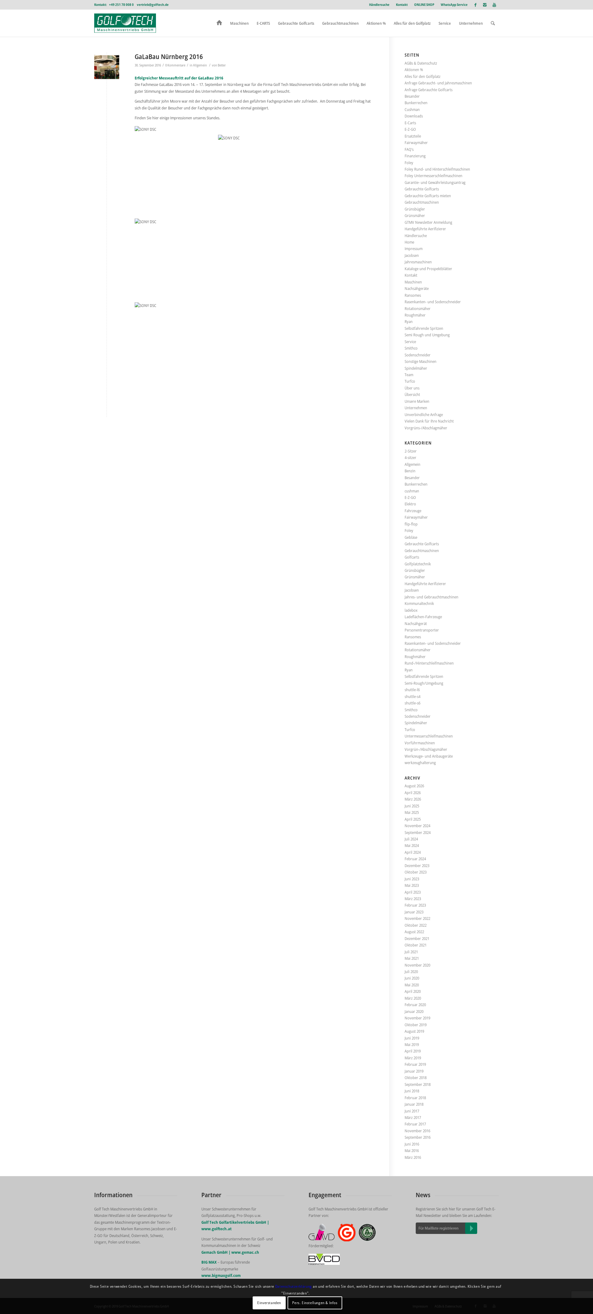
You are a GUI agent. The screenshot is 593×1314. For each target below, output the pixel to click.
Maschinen (413, 282)
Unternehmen (416, 407)
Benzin (410, 471)
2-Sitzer (411, 451)
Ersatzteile (413, 136)
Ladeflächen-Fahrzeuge (423, 616)
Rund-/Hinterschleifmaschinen (429, 663)
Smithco (411, 348)
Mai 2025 (412, 812)
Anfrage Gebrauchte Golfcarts (428, 89)
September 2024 (418, 832)
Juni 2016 (412, 1144)
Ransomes (413, 295)
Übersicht (412, 394)
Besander (412, 96)
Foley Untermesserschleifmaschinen (433, 175)
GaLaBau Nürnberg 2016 (169, 56)
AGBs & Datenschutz (421, 63)
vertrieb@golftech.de (153, 4)
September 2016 (418, 1137)
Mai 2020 (412, 985)
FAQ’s (409, 149)
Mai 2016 (412, 1150)
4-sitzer (410, 457)
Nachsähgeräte (417, 288)
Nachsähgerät (416, 623)
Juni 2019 (412, 1038)
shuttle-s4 (412, 696)
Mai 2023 (412, 885)
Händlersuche (379, 4)
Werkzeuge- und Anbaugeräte (429, 756)
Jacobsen (412, 255)
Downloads (414, 116)
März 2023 (413, 898)
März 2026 (413, 799)
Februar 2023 (415, 905)
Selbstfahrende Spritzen (424, 328)
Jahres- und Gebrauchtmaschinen (431, 597)
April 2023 (413, 892)
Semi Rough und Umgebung (427, 335)
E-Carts (410, 122)
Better (222, 65)
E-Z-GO (410, 129)
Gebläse (411, 537)
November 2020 (417, 965)
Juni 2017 (412, 1111)
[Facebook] (475, 4)
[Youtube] (494, 4)
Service (410, 341)
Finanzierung (415, 156)
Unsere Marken (417, 401)
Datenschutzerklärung (293, 1286)
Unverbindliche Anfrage (424, 414)
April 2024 (413, 852)
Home (409, 242)
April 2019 (413, 1051)
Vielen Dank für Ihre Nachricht (429, 421)
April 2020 (413, 991)
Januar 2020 (414, 1011)
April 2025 (413, 819)
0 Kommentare (175, 65)
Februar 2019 (415, 1064)
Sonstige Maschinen (420, 361)
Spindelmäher (416, 368)
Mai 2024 (412, 845)
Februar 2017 (415, 1124)
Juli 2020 (411, 971)
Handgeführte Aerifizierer (425, 229)
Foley (409, 162)
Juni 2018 (412, 1091)
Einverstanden (269, 1303)
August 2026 (414, 786)
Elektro (410, 504)
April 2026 (413, 792)
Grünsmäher (415, 215)
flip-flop (411, 524)
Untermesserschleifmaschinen (429, 736)
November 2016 (417, 1130)
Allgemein (200, 65)
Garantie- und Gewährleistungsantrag (435, 182)
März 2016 (413, 1157)
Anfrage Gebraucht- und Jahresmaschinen (438, 83)
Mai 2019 (412, 1044)
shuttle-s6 (412, 703)
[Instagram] (484, 4)
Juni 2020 (412, 978)
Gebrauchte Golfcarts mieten (428, 195)
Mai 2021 (412, 958)
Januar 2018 (414, 1104)
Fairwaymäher (416, 142)
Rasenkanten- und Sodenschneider (433, 301)
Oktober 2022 (416, 925)
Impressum (414, 248)
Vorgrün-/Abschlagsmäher (426, 749)
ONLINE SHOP (424, 4)
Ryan (409, 321)
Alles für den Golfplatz (422, 76)
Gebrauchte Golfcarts (422, 189)
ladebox (411, 610)
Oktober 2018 (416, 1077)
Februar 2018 (415, 1097)
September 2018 (418, 1084)
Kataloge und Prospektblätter (428, 268)
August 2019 (414, 1031)
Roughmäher (415, 315)
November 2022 (417, 918)
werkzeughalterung (420, 762)
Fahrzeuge (413, 510)
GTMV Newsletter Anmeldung (428, 222)
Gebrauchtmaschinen (422, 202)
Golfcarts (412, 557)
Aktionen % (414, 69)
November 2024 (417, 825)
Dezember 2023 (417, 865)
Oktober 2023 (416, 872)
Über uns (412, 388)
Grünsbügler (415, 209)
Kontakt (402, 4)
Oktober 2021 (416, 945)
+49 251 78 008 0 (121, 4)
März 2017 (413, 1117)
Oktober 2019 (416, 1024)
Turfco (410, 381)
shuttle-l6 (412, 689)
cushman (412, 491)
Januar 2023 (414, 912)
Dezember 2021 (417, 938)
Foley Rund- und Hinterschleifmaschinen (437, 169)
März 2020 (413, 998)
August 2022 (414, 931)
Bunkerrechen (416, 102)
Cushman (412, 109)
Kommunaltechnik (419, 603)
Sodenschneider (418, 355)
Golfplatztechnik (418, 564)
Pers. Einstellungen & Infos (314, 1303)
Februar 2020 (415, 1004)
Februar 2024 (415, 858)
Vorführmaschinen (420, 743)
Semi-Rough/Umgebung (424, 683)
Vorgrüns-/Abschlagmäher (426, 428)
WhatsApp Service (454, 4)
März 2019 (413, 1058)
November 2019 (417, 1018)
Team (409, 374)
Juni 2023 (412, 879)
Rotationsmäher (418, 308)
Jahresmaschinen (418, 262)
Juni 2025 (412, 806)
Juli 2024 (411, 839)
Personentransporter (422, 630)
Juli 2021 (411, 952)
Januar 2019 (414, 1071)
